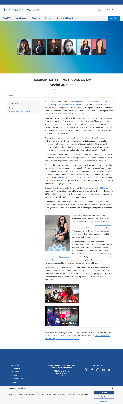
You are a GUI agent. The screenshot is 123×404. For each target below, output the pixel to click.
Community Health (14, 111)
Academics (15, 368)
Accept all (104, 392)
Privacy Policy (103, 401)
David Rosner (102, 188)
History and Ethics (25, 111)
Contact (107, 10)
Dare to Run (64, 257)
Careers (14, 382)
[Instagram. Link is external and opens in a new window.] (97, 369)
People (14, 375)
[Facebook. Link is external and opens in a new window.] (91, 369)
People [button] (48, 18)
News (11, 96)
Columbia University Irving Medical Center (61, 2)
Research (15, 372)
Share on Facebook (105, 95)
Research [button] (36, 18)
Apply (100, 10)
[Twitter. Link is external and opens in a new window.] (86, 369)
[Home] (22, 10)
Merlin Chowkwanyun (73, 174)
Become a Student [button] (65, 18)
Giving (114, 10)
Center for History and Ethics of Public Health (74, 177)
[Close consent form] (112, 388)
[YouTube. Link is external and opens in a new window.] (109, 369)
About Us (15, 365)
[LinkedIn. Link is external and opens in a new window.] (103, 369)
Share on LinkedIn (111, 95)
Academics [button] (21, 18)
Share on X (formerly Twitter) (108, 95)
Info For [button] (113, 18)
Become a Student (18, 378)
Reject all (104, 397)
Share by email (114, 95)
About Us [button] (7, 18)
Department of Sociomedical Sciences (85, 101)
